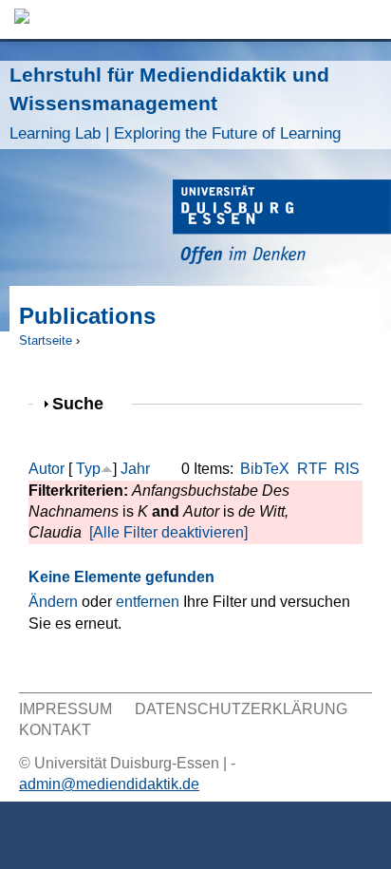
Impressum (65, 709)
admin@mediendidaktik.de (109, 784)
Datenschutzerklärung (241, 709)
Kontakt (55, 730)
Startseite (45, 340)
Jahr (135, 469)
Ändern (53, 602)
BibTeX (264, 469)
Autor (46, 469)
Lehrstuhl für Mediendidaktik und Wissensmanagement (175, 103)
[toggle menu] (367, 19)
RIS (347, 469)
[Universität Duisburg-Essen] (282, 224)
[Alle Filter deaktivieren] (168, 532)
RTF (312, 469)
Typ (88, 469)
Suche (86, 403)
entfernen (147, 602)
